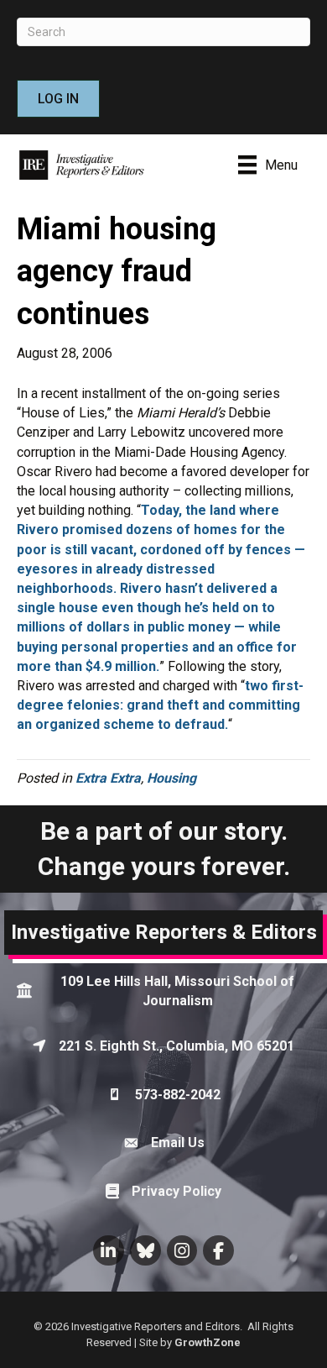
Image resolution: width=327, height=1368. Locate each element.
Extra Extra (108, 778)
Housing (171, 778)
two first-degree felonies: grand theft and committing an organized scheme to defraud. (160, 705)
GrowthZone (207, 1342)
